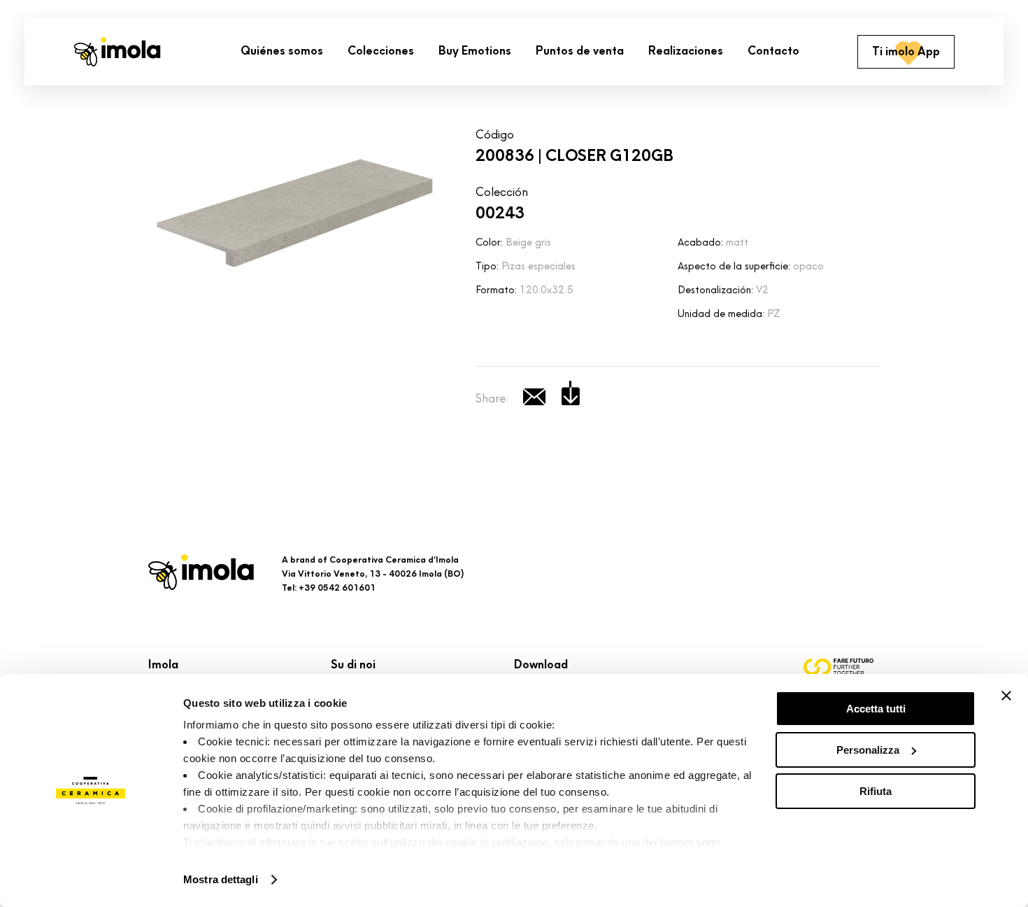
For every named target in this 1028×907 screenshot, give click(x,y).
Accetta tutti (876, 709)
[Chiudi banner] (1006, 696)
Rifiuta (875, 791)
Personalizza (867, 750)
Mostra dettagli (220, 879)
